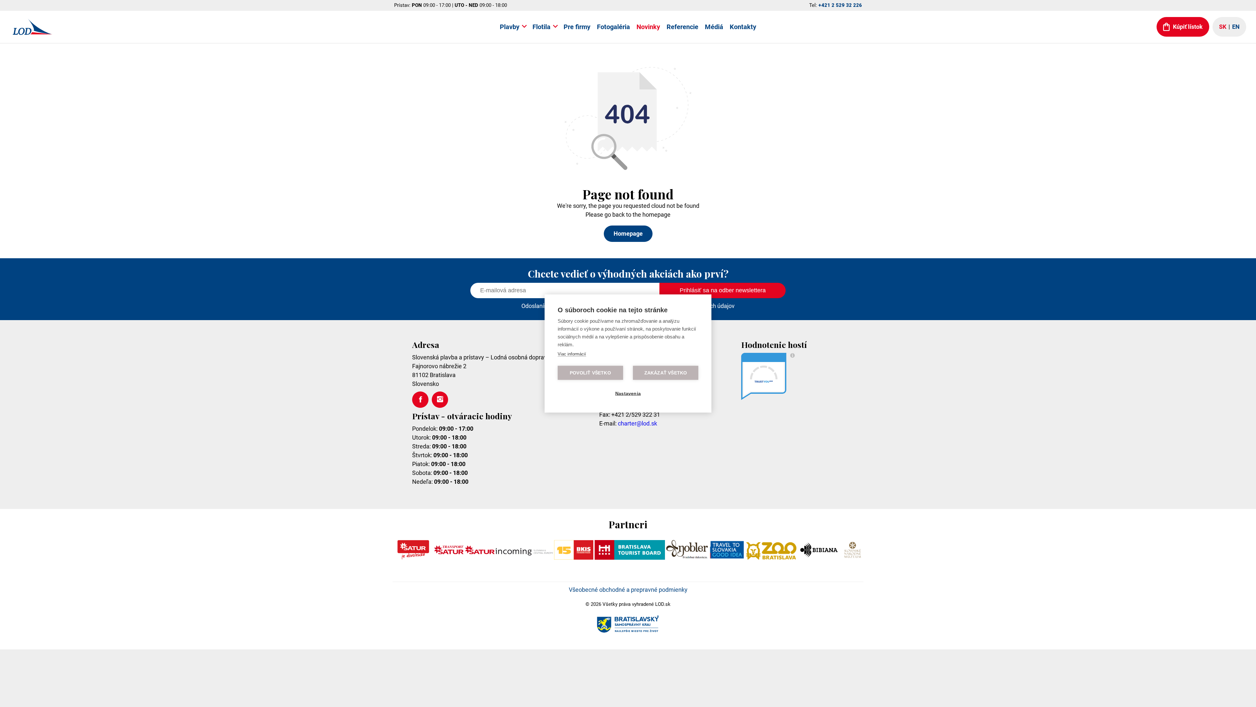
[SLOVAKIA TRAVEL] (727, 557)
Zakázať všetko (665, 373)
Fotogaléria (613, 27)
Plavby (509, 27)
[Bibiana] (819, 557)
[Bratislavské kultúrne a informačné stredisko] (573, 557)
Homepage (628, 233)
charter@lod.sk (637, 423)
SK (1222, 26)
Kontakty (743, 27)
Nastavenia (628, 393)
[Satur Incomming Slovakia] (509, 557)
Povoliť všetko (590, 373)
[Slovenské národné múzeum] (852, 557)
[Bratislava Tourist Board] (630, 557)
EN (1236, 26)
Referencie (682, 27)
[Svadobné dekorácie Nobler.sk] (687, 557)
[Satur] (413, 557)
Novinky (648, 27)
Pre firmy (577, 27)
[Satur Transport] (448, 557)
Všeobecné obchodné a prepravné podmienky (628, 589)
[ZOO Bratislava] (771, 557)
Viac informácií (572, 354)
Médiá (714, 27)
